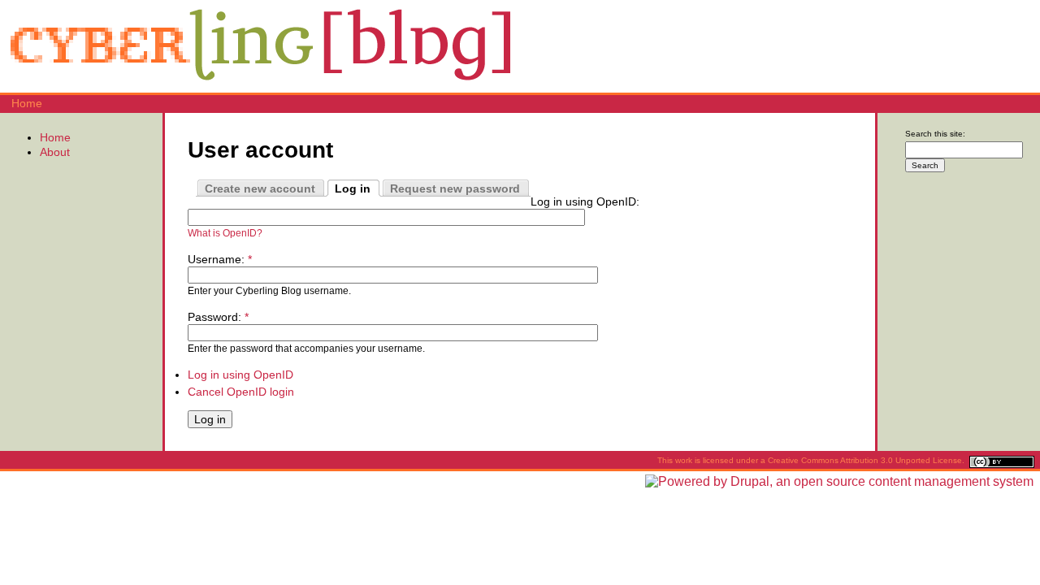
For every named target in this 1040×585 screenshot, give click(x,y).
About (55, 151)
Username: (220, 259)
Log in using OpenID (240, 374)
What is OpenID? (225, 233)
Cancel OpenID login (241, 391)
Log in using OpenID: (585, 201)
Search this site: (935, 133)
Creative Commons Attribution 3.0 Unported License (865, 460)
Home (26, 103)
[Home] (260, 85)
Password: (218, 316)
